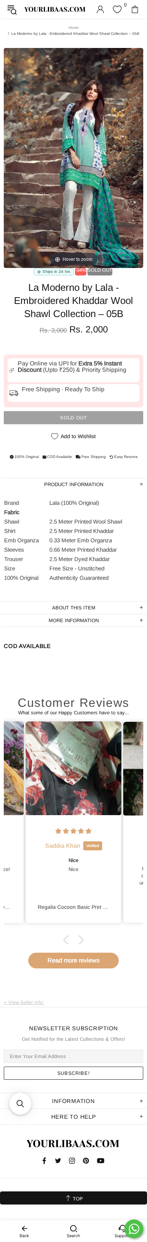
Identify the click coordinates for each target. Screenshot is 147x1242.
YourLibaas (55, 9)
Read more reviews (73, 960)
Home (74, 27)
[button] (68, 940)
